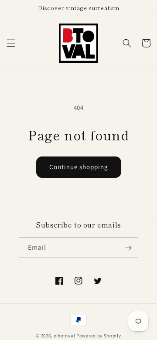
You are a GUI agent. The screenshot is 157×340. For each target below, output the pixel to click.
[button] (10, 43)
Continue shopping (78, 167)
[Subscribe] (128, 248)
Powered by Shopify (98, 336)
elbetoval (64, 336)
